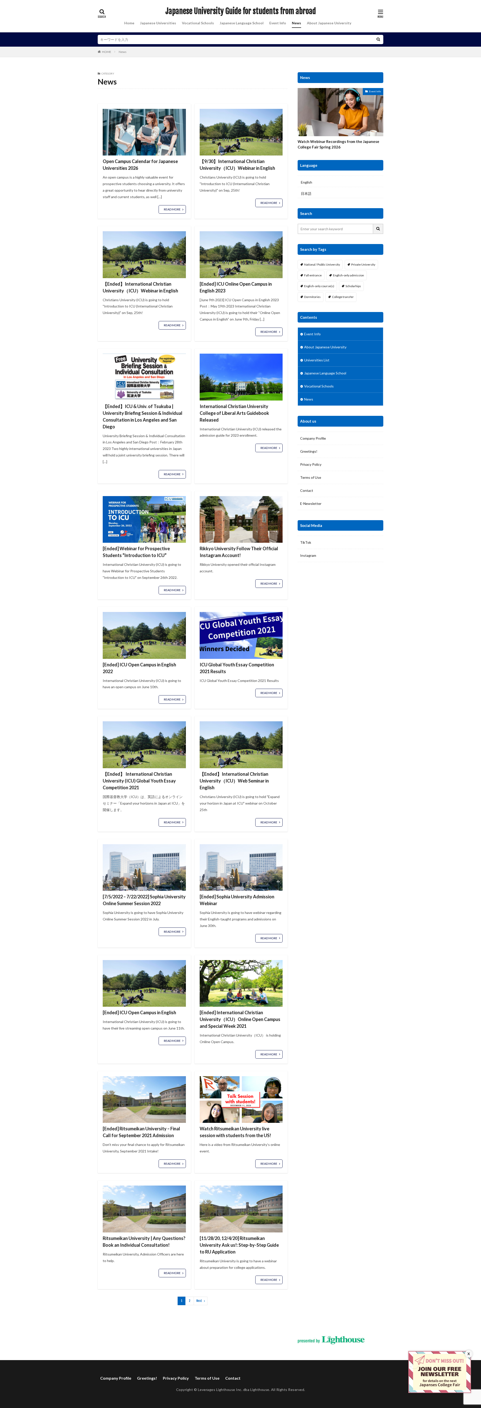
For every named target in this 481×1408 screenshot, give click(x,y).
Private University (363, 264)
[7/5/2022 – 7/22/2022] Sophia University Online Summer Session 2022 (144, 900)
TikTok (305, 542)
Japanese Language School (242, 23)
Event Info (277, 23)
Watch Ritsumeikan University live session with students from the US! (235, 1132)
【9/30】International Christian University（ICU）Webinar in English (237, 165)
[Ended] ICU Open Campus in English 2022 (139, 668)
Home (129, 23)
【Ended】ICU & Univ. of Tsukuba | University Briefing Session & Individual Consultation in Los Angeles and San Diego (142, 416)
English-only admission (348, 275)
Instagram (308, 555)
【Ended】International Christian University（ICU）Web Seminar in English (234, 780)
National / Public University (322, 264)
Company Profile (313, 438)
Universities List (316, 360)
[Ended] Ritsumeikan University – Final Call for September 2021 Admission (141, 1132)
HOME (106, 52)
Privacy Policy (310, 464)
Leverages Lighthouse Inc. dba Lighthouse (233, 1389)
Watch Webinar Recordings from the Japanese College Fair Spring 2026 (338, 144)
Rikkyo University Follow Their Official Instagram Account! (239, 552)
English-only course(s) (319, 286)
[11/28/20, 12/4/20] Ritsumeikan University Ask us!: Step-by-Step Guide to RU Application (239, 1245)
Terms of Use (310, 477)
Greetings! (308, 451)
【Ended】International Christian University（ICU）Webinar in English (140, 287)
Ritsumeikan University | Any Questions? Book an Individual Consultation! (144, 1241)
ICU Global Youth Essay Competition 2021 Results (237, 668)
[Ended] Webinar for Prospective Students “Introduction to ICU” (136, 552)
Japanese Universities (158, 23)
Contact (306, 490)
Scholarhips (353, 286)
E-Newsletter (310, 503)
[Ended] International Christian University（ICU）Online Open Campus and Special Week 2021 (240, 1019)
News (296, 23)
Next (199, 1301)
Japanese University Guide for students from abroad (240, 11)
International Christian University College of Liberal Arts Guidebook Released (234, 413)
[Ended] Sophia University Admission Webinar (237, 900)
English (306, 182)
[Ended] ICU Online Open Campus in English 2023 (236, 287)
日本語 (306, 193)
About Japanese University (329, 23)
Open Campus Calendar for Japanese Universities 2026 (140, 165)
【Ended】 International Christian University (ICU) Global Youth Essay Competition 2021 (139, 780)
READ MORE (172, 209)
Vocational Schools (198, 23)
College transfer (343, 297)
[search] (378, 39)
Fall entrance (313, 275)
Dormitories (312, 297)
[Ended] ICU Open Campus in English (139, 1012)
